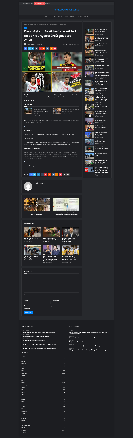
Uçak (23, 420)
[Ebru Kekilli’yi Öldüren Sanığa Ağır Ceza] (89, 163)
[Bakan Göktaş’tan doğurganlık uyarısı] (89, 121)
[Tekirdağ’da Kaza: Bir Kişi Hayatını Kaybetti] (32, 250)
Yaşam (80, 16)
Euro (23, 375)
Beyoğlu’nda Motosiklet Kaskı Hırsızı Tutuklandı (101, 37)
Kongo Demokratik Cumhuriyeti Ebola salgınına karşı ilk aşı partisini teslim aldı (70, 259)
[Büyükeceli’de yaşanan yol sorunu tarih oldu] (89, 107)
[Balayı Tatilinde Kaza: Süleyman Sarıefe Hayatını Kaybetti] (28, 111)
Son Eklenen (97, 24)
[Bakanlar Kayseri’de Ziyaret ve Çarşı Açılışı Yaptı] (89, 114)
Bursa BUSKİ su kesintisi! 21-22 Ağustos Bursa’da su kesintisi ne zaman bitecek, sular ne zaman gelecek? (102, 171)
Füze (23, 378)
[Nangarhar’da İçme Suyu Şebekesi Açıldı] (32, 232)
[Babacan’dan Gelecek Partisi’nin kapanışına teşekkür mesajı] (70, 232)
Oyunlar (24, 399)
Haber (54, 16)
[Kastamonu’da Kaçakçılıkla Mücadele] (89, 149)
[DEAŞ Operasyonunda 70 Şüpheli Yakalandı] (89, 142)
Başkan (24, 363)
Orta (23, 397)
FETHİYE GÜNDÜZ (31, 44)
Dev (23, 368)
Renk (23, 404)
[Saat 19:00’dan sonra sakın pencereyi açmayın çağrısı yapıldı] (89, 83)
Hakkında (24, 385)
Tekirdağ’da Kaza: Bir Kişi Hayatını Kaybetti (31, 257)
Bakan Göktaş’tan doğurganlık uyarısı (100, 119)
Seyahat (24, 411)
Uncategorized (26, 425)
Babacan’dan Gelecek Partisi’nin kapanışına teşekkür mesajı (68, 240)
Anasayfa (47, 16)
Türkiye (24, 418)
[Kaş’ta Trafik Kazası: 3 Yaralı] (89, 156)
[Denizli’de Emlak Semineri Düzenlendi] (89, 128)
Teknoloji (73, 16)
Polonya (24, 401)
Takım (23, 413)
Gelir (23, 380)
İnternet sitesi (56, 300)
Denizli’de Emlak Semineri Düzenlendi (101, 126)
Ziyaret (24, 432)
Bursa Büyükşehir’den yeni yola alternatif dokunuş (101, 90)
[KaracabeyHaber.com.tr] (66, 9)
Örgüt (23, 394)
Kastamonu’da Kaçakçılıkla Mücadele (101, 147)
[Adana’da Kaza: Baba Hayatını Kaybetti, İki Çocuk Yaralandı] (51, 232)
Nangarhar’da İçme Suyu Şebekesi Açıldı (54, 3)
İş (22, 389)
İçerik (23, 387)
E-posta (26, 300)
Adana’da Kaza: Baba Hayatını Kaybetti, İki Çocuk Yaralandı (51, 240)
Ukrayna (24, 423)
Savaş (23, 408)
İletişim (86, 16)
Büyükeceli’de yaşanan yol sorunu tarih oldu (101, 105)
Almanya (24, 359)
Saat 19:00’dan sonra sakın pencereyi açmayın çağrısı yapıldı (102, 82)
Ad (25, 294)
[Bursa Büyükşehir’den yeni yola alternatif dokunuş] (89, 91)
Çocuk (24, 366)
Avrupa (24, 361)
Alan (23, 356)
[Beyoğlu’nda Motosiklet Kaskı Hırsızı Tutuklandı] (57, 111)
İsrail (23, 392)
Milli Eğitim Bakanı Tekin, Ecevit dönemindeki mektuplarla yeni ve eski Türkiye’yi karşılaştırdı (50, 259)
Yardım (24, 427)
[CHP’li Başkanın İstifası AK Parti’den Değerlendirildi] (89, 135)
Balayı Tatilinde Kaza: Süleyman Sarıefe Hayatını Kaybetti (41, 111)
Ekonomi (60, 16)
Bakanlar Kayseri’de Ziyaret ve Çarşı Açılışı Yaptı (101, 113)
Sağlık (66, 16)
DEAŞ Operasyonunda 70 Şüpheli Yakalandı (102, 140)
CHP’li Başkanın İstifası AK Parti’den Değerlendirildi (101, 134)
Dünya (24, 370)
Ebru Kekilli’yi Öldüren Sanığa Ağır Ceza (101, 161)
